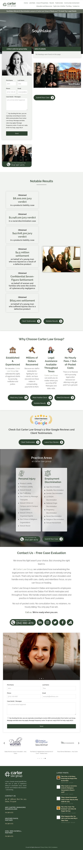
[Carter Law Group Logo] (9, 4)
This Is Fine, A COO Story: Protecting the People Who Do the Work (69, 778)
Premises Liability (26, 487)
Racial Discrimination (54, 516)
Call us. (28, 612)
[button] (5, 656)
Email (19, 88)
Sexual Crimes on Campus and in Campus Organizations (29, 506)
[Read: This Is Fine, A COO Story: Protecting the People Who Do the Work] (58, 777)
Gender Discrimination (54, 493)
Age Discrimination (53, 487)
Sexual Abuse (25, 526)
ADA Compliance (53, 847)
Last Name (21, 80)
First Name (9, 80)
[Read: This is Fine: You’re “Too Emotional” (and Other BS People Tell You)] (58, 808)
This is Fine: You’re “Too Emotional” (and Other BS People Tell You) (68, 809)
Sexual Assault (25, 490)
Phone (8, 88)
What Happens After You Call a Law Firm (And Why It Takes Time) (69, 818)
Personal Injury (26, 478)
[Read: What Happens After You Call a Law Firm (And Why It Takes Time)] (58, 817)
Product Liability (26, 483)
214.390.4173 (41, 674)
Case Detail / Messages (13, 96)
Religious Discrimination (55, 519)
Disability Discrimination (55, 490)
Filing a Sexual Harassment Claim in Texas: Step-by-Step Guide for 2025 (69, 799)
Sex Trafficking (25, 493)
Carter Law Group (51, 375)
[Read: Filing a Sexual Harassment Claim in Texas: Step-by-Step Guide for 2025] (58, 798)
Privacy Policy (44, 847)
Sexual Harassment (53, 523)
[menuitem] (26, 3)
